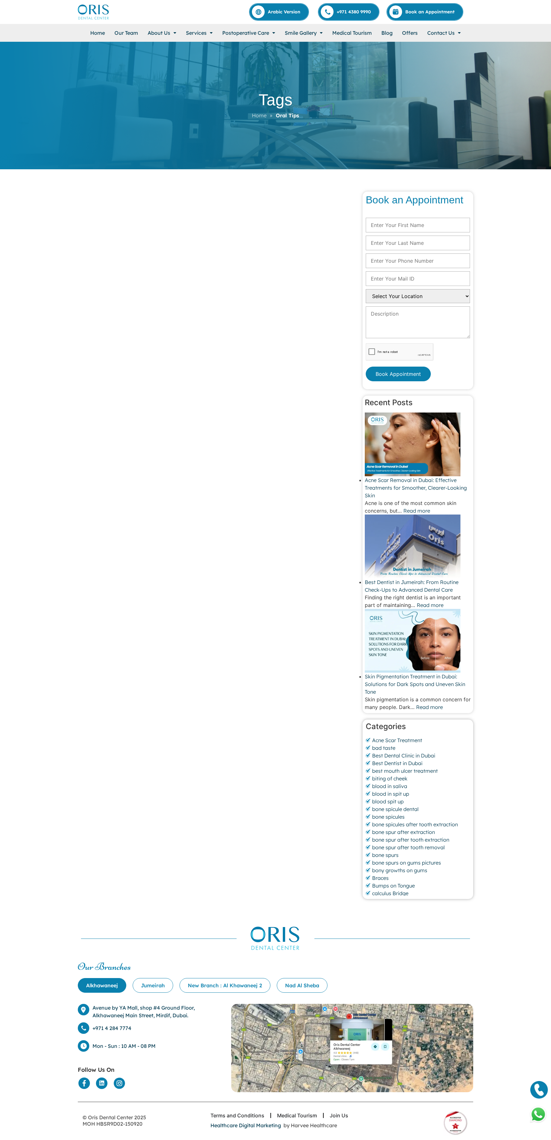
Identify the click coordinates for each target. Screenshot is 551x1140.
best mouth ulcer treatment (405, 771)
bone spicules (388, 817)
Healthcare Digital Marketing (245, 1125)
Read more (416, 511)
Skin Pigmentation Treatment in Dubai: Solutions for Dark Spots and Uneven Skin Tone (415, 684)
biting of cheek (390, 778)
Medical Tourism (352, 33)
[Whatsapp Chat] (538, 1114)
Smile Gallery (301, 33)
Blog (387, 33)
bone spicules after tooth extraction (415, 824)
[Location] (352, 1048)
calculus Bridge (390, 893)
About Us (159, 33)
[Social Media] (84, 1083)
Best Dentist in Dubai (397, 763)
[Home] (94, 12)
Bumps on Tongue (393, 885)
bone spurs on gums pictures (406, 862)
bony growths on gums (399, 870)
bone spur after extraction (403, 832)
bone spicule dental (395, 809)
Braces (380, 878)
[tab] (102, 985)
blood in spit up (390, 794)
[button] (162, 33)
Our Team (126, 33)
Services (196, 33)
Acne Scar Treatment (397, 740)
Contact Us (441, 33)
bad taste (383, 748)
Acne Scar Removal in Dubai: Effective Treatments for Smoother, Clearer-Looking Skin (416, 488)
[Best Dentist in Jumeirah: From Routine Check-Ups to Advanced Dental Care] (418, 546)
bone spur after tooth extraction (410, 840)
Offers (410, 33)
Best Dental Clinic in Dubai (403, 755)
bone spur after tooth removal (408, 847)
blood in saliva (389, 786)
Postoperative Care (245, 33)
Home (97, 33)
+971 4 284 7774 (111, 1028)
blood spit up (388, 801)
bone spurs (385, 855)
